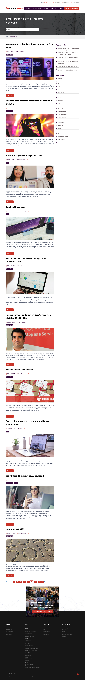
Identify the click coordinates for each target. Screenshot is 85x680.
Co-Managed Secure (29, 664)
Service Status (76, 2)
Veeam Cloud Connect (29, 635)
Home (7, 36)
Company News (9, 54)
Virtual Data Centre (29, 630)
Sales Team (8, 628)
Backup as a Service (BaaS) (30, 631)
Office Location (9, 634)
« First (7, 581)
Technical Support (9, 631)
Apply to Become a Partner (71, 8)
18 (39, 581)
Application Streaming (29, 636)
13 (20, 581)
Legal (63, 633)
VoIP (59, 142)
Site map (64, 636)
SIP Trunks (27, 647)
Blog (44, 629)
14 (24, 581)
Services (28, 8)
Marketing (60, 100)
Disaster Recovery (28, 633)
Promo (59, 120)
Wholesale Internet (29, 654)
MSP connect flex (28, 665)
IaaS (59, 95)
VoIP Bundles (27, 643)
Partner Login (66, 2)
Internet (60, 97)
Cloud (59, 81)
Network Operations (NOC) (11, 633)
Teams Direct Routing (63, 136)
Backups (60, 78)
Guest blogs (61, 92)
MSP (59, 103)
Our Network (46, 634)
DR (58, 89)
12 (17, 581)
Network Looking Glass (67, 634)
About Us (45, 628)
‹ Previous (10, 581)
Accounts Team (9, 629)
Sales (59, 128)
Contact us (57, 2)
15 (28, 581)
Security (60, 131)
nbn (59, 106)
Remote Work (61, 122)
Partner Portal (61, 108)
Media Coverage (46, 631)
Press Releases (46, 633)
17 (35, 581)
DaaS (7, 162)
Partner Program (62, 111)
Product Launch (62, 117)
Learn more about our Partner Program (42, 611)
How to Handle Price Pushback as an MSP (67, 66)
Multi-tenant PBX (28, 642)
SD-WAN (26, 657)
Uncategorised (61, 139)
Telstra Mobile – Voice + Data (31, 650)
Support (60, 8)
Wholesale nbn (28, 655)
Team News (60, 133)
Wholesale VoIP (28, 640)
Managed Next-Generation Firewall (32, 667)
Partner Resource (62, 114)
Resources (60, 125)
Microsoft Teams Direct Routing (31, 648)
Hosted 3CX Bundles (29, 645)
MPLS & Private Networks (30, 659)
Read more (9, 95)
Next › (45, 581)
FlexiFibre (27, 660)
